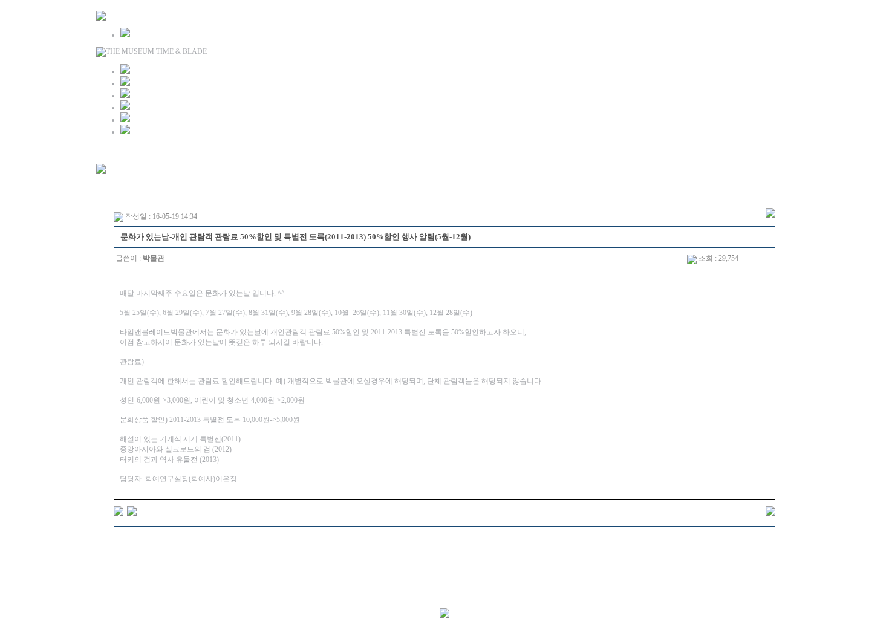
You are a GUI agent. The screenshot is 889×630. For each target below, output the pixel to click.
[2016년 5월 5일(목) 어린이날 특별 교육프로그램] (132, 510)
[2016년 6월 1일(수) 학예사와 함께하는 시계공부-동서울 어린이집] (118, 510)
